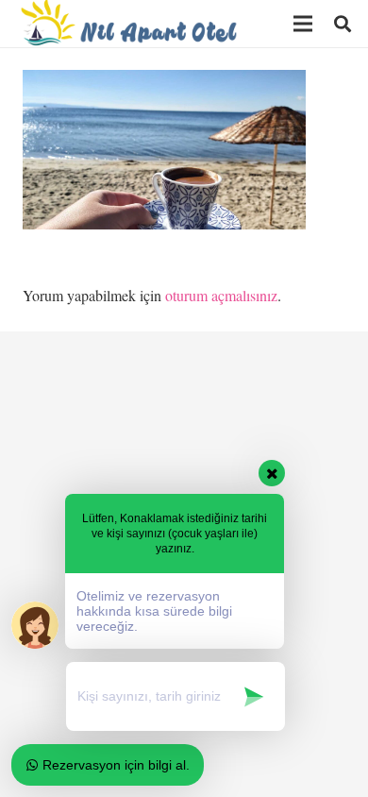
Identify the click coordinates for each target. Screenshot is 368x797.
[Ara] (342, 23)
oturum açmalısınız (221, 295)
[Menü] (303, 23)
